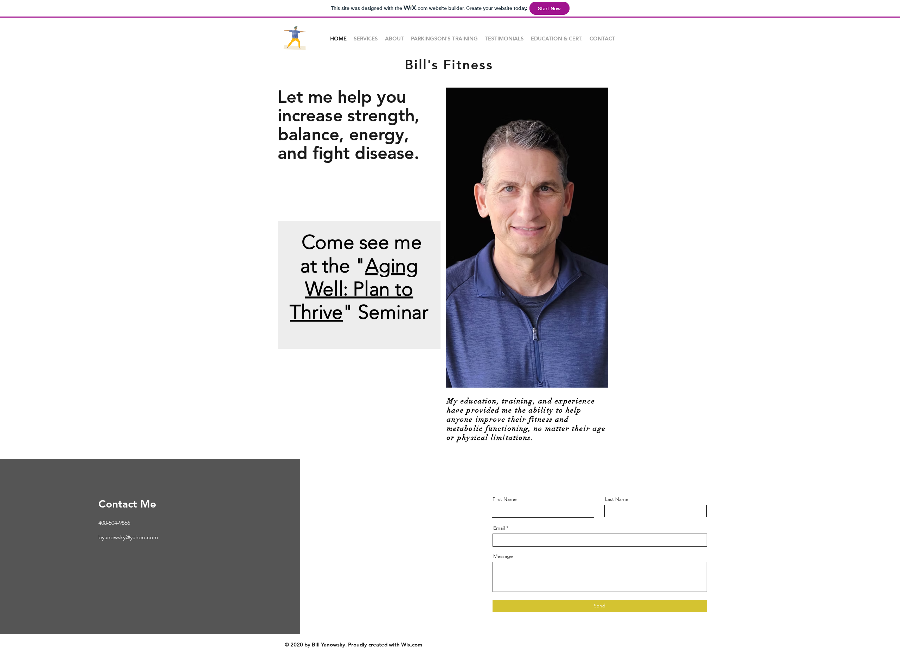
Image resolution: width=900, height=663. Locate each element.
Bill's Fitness (449, 64)
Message (503, 556)
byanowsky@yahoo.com (128, 537)
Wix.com (411, 644)
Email (499, 527)
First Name (505, 499)
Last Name (617, 499)
